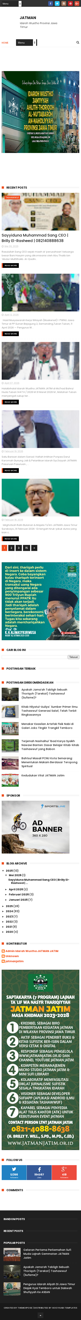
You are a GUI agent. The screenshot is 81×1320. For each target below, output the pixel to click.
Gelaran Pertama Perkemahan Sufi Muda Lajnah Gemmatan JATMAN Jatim (47, 1254)
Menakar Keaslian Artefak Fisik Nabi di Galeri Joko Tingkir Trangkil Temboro (47, 726)
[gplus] (77, 3)
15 (26, 548)
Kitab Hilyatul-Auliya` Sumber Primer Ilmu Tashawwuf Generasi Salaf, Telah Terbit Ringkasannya (49, 711)
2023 (9, 916)
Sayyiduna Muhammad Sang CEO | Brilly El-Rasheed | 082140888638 (35, 238)
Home (5, 42)
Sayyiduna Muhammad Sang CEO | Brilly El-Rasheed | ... (38, 881)
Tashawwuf (12, 197)
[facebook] (50, 3)
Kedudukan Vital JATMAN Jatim (42, 775)
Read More (11, 265)
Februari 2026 (19, 894)
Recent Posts (16, 188)
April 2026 (16, 889)
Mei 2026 (15, 875)
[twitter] (57, 3)
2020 (10, 932)
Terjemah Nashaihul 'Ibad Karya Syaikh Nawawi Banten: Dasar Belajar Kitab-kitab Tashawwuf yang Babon (50, 745)
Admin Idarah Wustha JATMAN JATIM (31, 951)
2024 (10, 911)
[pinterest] (70, 3)
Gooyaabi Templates (64, 1307)
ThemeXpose (25, 1307)
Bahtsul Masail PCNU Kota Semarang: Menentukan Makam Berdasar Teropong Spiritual (49, 762)
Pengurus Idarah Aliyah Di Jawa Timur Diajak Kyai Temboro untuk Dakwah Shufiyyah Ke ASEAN (49, 1288)
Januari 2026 (18, 900)
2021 (9, 927)
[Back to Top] (40, 1315)
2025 (9, 906)
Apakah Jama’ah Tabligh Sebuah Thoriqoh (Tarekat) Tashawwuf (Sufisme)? (44, 693)
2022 (9, 922)
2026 (9, 871)
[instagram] (63, 3)
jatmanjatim (14, 961)
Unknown (12, 956)
